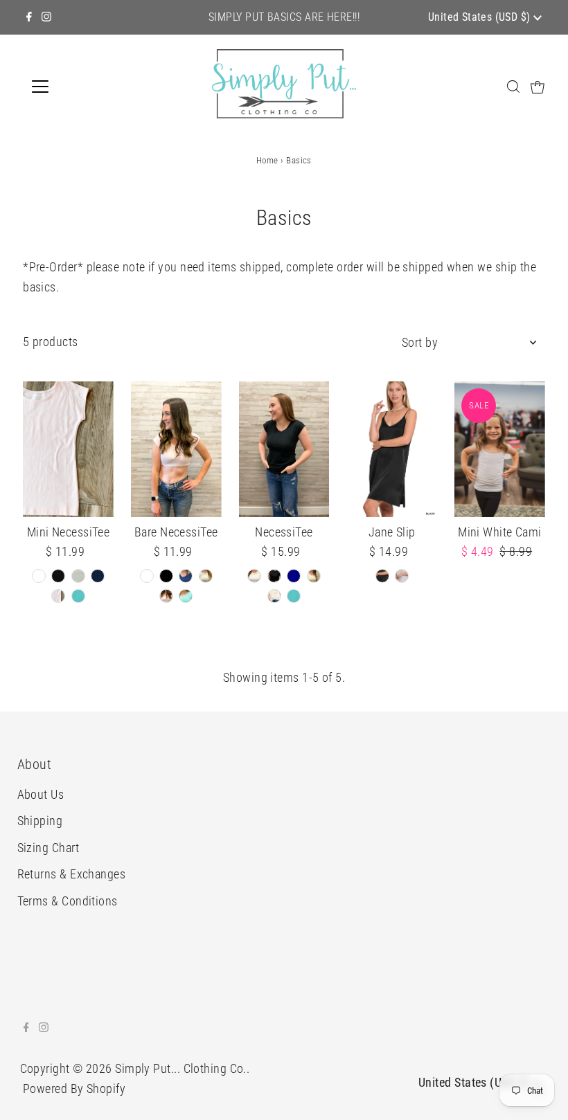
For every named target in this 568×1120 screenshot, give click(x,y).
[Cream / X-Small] (206, 576)
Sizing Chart (48, 847)
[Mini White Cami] (499, 449)
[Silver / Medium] (402, 576)
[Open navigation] (84, 86)
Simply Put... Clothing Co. (181, 1068)
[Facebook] (29, 17)
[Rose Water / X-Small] (166, 596)
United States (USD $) (480, 17)
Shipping (40, 820)
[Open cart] (537, 86)
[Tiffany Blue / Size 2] (78, 596)
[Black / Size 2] (58, 576)
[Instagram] (46, 17)
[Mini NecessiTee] (68, 449)
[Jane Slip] (391, 449)
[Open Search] (513, 86)
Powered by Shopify (74, 1088)
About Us (40, 794)
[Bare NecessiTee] (176, 449)
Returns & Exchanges (71, 874)
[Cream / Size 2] (78, 576)
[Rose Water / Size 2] (58, 596)
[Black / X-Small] (166, 576)
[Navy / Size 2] (98, 576)
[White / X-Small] (147, 576)
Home (267, 160)
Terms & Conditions (67, 901)
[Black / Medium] (382, 576)
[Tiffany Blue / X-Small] (186, 596)
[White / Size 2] (39, 576)
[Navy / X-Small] (186, 576)
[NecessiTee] (284, 449)
